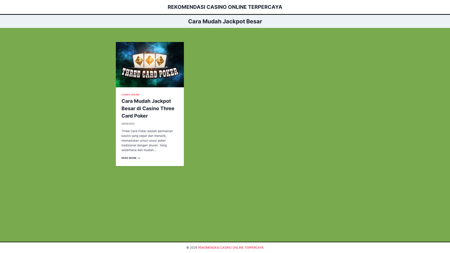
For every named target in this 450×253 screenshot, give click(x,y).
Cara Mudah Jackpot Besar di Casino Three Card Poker (147, 108)
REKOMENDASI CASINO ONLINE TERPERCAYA (231, 247)
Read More (130, 158)
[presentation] (150, 64)
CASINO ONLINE (130, 94)
